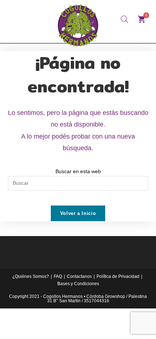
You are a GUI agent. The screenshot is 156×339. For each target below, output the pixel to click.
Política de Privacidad (118, 276)
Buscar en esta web (78, 171)
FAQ (58, 276)
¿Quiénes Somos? (30, 276)
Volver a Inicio (78, 213)
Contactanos (79, 276)
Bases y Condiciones (78, 283)
